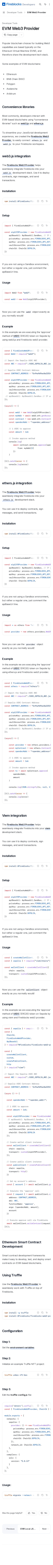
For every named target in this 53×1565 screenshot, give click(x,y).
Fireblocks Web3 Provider (20, 165)
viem (47, 828)
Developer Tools (9, 23)
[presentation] (26, 201)
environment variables (22, 1347)
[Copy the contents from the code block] (42, 201)
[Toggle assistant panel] (45, 4)
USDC (16, 336)
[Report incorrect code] (38, 201)
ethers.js (38, 123)
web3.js (25, 123)
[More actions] (49, 4)
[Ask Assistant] (47, 201)
